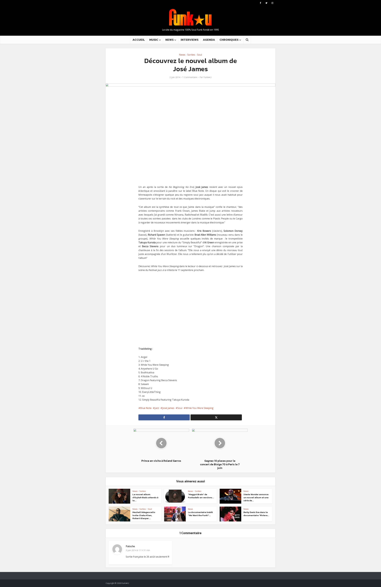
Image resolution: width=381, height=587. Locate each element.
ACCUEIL (138, 39)
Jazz (157, 408)
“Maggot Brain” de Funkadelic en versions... (201, 496)
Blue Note (146, 408)
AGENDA (209, 39)
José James (168, 408)
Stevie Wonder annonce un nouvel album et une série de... (255, 497)
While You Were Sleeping (199, 408)
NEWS (169, 39)
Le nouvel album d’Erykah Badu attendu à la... (145, 497)
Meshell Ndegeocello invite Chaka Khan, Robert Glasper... (143, 515)
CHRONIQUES (229, 39)
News (182, 54)
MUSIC (153, 39)
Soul (199, 54)
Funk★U (207, 77)
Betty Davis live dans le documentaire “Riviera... (256, 513)
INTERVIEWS (189, 39)
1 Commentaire (189, 77)
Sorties (191, 54)
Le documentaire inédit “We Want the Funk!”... (200, 513)
